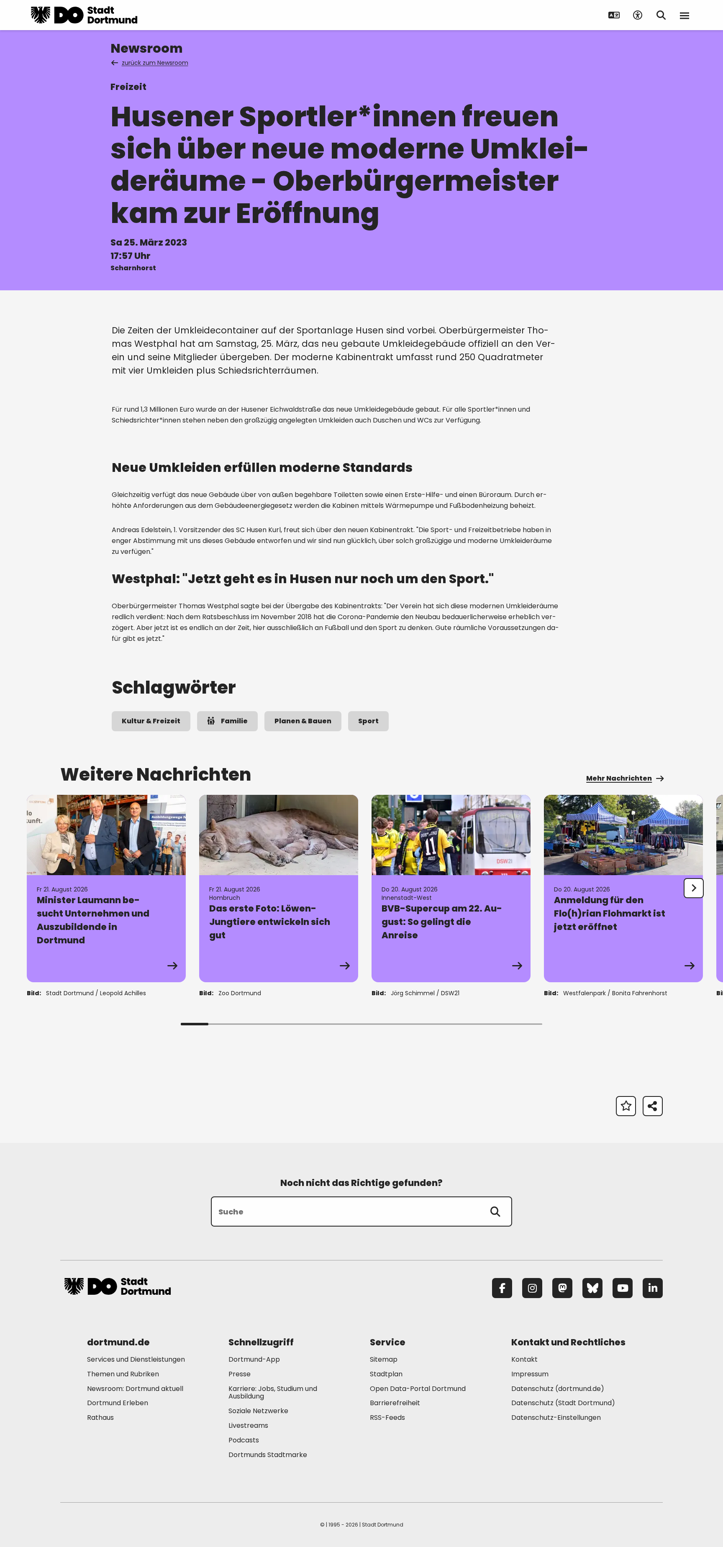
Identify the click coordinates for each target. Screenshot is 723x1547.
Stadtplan (386, 1374)
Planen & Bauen (302, 721)
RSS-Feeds (387, 1417)
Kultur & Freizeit (151, 721)
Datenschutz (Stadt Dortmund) (563, 1403)
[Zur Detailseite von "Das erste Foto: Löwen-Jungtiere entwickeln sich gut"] (278, 888)
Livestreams (248, 1425)
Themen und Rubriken (123, 1374)
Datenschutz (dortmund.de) (557, 1388)
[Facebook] (502, 1288)
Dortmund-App (254, 1359)
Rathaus (100, 1417)
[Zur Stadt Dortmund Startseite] (84, 15)
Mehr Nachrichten (619, 778)
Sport (368, 721)
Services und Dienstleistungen (136, 1359)
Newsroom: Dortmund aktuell (135, 1388)
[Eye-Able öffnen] (638, 15)
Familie (234, 721)
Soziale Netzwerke (258, 1411)
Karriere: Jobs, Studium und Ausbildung (272, 1392)
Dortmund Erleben (117, 1403)
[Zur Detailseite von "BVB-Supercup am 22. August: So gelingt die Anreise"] (451, 888)
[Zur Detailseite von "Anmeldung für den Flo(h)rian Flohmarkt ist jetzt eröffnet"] (623, 888)
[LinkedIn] (653, 1288)
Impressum (530, 1374)
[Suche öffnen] (661, 15)
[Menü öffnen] (684, 15)
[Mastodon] (562, 1288)
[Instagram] (532, 1288)
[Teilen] (653, 1106)
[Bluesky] (592, 1288)
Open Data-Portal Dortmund (418, 1388)
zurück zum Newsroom (155, 63)
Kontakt (524, 1359)
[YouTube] (623, 1288)
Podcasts (243, 1440)
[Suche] (495, 1211)
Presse (239, 1374)
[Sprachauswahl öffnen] (614, 15)
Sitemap (383, 1359)
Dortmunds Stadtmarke (267, 1455)
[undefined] (694, 888)
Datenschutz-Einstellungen (556, 1418)
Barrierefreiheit (395, 1403)
